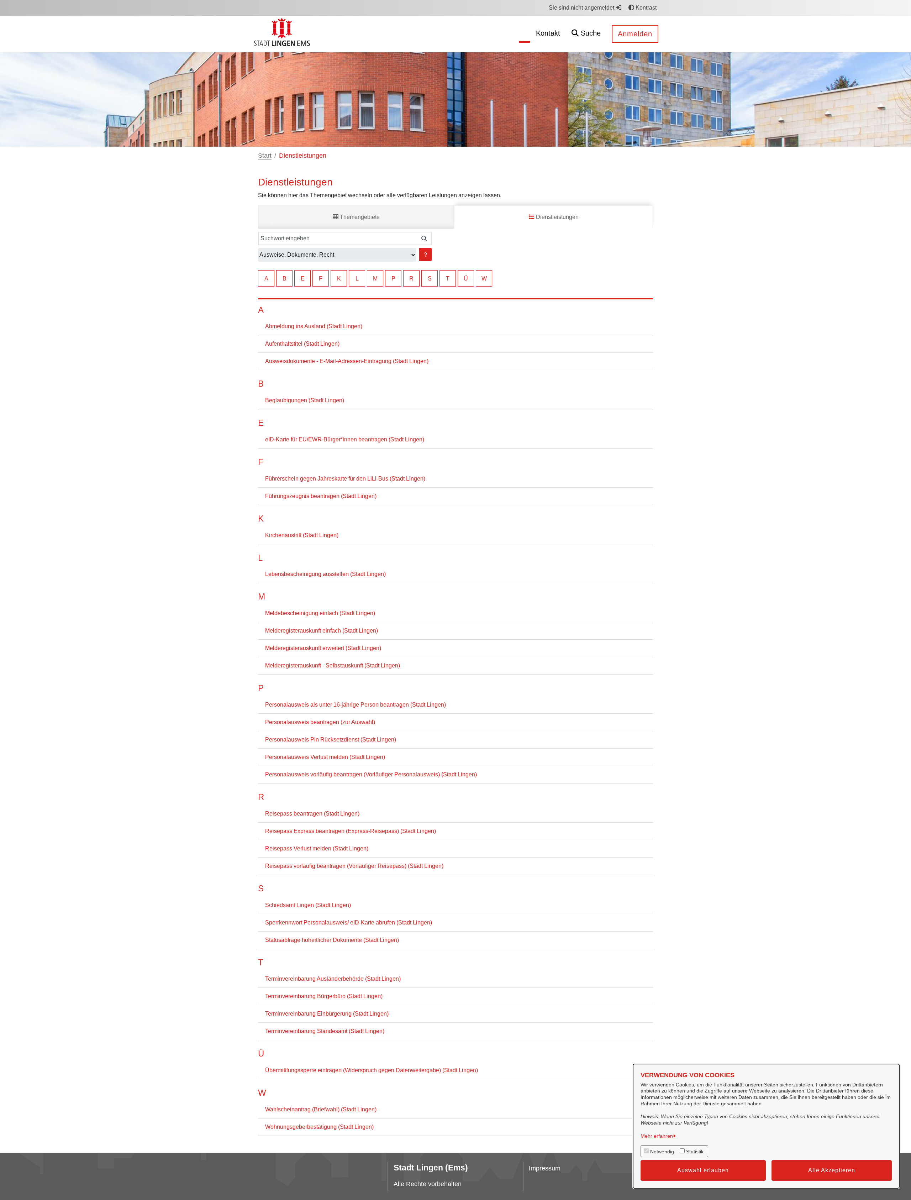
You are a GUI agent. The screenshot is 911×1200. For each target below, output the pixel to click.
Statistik (695, 1151)
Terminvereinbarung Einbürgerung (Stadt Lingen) (327, 1014)
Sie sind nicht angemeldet (582, 8)
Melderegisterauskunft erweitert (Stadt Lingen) (323, 648)
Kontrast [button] (645, 8)
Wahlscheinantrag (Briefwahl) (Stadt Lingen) (320, 1109)
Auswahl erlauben (703, 1170)
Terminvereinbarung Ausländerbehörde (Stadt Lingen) (333, 979)
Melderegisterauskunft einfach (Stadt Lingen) (321, 631)
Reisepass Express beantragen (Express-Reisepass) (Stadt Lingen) (350, 831)
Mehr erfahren (657, 1136)
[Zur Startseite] (283, 34)
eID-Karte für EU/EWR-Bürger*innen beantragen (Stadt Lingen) (344, 439)
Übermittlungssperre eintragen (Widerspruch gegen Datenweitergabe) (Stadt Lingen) (371, 1070)
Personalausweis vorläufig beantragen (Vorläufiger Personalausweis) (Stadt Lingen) (371, 774)
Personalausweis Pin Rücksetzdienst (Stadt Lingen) (330, 740)
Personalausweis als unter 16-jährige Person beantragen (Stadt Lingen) (355, 705)
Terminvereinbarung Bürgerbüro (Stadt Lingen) (324, 996)
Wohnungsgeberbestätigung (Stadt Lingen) (319, 1127)
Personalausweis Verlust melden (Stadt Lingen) (325, 757)
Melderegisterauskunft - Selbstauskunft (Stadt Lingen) (332, 665)
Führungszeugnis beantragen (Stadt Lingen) (320, 496)
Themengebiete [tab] (359, 217)
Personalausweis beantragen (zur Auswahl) (320, 722)
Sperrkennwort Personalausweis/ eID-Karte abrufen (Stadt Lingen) (348, 922)
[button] (586, 34)
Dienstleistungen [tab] (557, 217)
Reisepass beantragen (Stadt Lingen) (312, 814)
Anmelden (635, 34)
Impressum (544, 1168)
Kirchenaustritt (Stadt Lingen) (301, 535)
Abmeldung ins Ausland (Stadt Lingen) (313, 326)
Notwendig (662, 1151)
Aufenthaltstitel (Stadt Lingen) (302, 344)
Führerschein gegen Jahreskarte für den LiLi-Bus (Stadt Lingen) (345, 479)
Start (265, 155)
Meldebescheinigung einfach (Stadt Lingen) (320, 613)
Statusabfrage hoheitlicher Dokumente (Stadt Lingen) (332, 940)
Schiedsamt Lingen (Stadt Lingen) (308, 905)
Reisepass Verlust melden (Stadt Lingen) (316, 848)
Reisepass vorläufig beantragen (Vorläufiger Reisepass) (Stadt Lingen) (354, 866)
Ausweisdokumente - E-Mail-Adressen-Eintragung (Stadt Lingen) (346, 361)
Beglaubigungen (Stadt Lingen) (304, 400)
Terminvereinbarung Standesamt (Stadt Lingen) (324, 1031)
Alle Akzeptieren (831, 1170)
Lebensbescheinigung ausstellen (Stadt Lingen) (325, 574)
